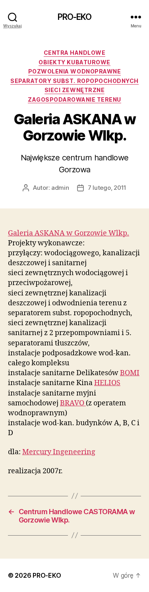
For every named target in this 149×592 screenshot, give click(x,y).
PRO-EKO (75, 17)
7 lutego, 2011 (107, 187)
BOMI (129, 373)
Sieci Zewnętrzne (74, 90)
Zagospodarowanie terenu (74, 99)
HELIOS (107, 383)
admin (60, 187)
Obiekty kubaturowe (74, 62)
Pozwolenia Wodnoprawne (74, 71)
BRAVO (73, 403)
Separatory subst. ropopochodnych (74, 80)
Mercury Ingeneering (58, 452)
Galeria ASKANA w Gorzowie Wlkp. (68, 233)
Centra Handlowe (75, 52)
